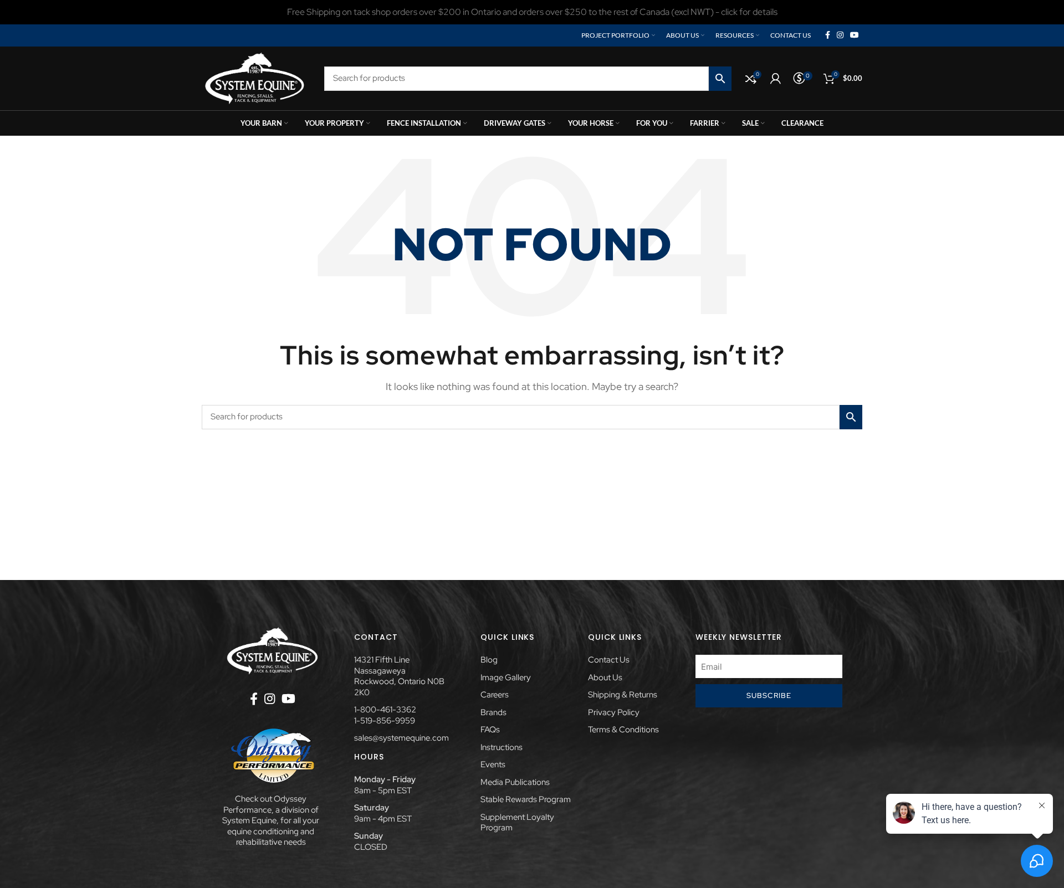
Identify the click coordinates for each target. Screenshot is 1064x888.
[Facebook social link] (827, 35)
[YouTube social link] (854, 35)
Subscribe (769, 695)
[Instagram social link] (840, 35)
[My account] (775, 79)
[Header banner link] (532, 12)
